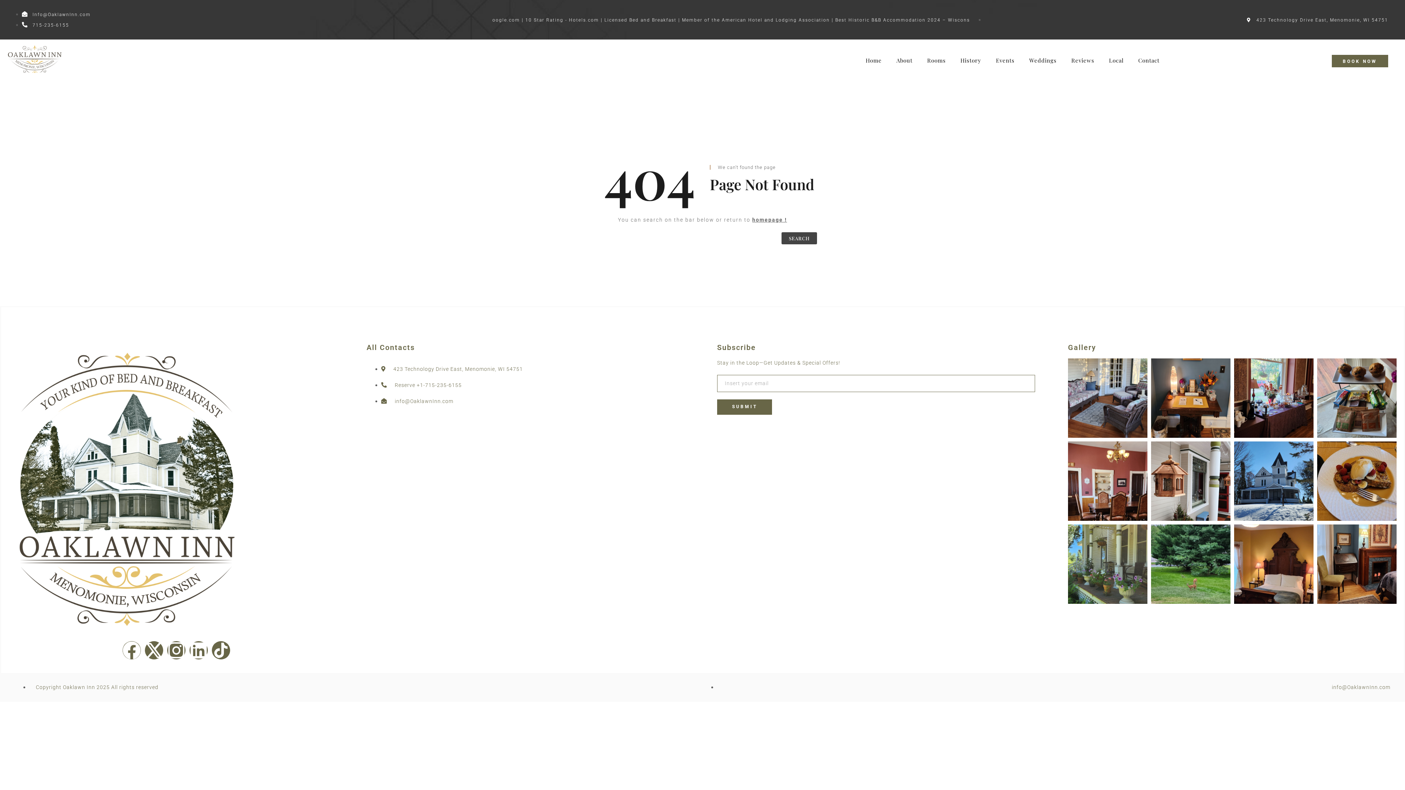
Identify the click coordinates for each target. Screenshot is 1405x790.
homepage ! (769, 220)
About (904, 60)
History (970, 60)
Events (1005, 60)
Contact (1148, 60)
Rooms (936, 60)
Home (874, 60)
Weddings (1043, 60)
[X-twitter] (154, 650)
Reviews (1082, 60)
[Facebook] (132, 650)
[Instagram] (176, 650)
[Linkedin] (199, 650)
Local (1116, 60)
